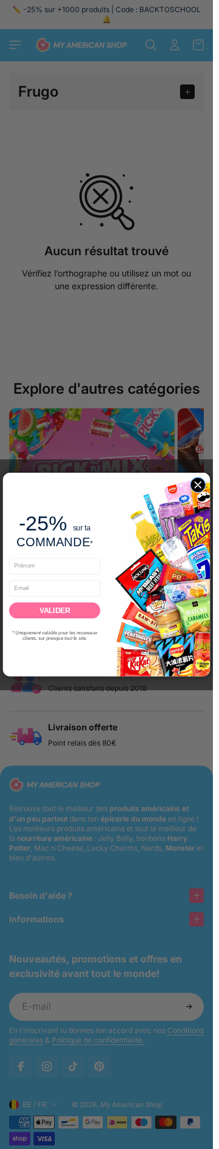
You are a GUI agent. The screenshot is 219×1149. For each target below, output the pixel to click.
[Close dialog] (197, 485)
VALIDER (55, 610)
